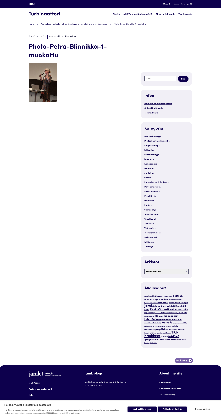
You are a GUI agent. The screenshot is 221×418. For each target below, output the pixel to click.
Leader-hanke (149, 316)
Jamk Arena (34, 383)
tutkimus (148, 242)
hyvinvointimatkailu (151, 303)
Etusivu (116, 14)
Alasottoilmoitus (167, 395)
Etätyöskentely (151, 146)
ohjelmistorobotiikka (180, 323)
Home (31, 24)
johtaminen (149, 150)
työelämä (173, 336)
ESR (175, 296)
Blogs (165, 4)
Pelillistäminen (151, 192)
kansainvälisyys (151, 155)
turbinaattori (150, 238)
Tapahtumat (150, 219)
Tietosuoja (149, 228)
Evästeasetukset (202, 409)
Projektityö (149, 196)
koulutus (148, 160)
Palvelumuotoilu (152, 187)
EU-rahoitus (164, 300)
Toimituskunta (185, 14)
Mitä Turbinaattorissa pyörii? (137, 14)
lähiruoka (158, 316)
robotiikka (149, 201)
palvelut (168, 326)
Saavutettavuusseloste (170, 389)
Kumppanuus (150, 164)
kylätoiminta (181, 313)
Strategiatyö (150, 210)
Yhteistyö (148, 247)
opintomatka (149, 326)
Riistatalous (173, 329)
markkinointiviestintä (152, 323)
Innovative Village (178, 303)
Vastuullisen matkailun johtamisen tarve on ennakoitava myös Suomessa (74, 24)
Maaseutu (149, 169)
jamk (148, 306)
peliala (175, 326)
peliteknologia (149, 329)
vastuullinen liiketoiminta (170, 340)
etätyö (155, 300)
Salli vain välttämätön (172, 409)
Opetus (147, 178)
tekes (168, 333)
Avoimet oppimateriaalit (40, 389)
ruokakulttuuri (161, 333)
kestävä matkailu (178, 310)
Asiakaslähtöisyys (152, 137)
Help (31, 395)
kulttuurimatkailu (168, 313)
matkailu (148, 173)
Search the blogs (181, 4)
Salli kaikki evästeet (142, 409)
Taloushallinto (151, 215)
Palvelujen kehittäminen (155, 182)
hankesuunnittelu (175, 299)
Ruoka (147, 205)
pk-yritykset (162, 329)
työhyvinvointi (151, 340)
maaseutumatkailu (171, 320)
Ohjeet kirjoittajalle (165, 14)
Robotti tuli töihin (150, 333)
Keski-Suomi (159, 309)
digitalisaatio (166, 296)
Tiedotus (148, 224)
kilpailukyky (149, 313)
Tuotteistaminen (152, 233)
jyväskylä (171, 306)
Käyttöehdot (165, 383)
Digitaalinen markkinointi (156, 141)
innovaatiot (163, 303)
